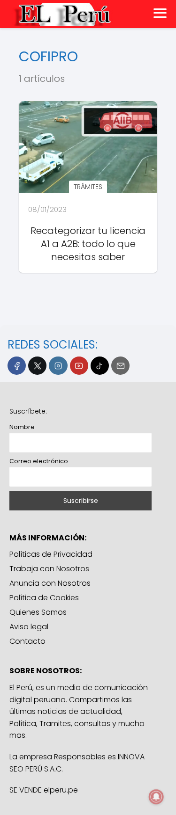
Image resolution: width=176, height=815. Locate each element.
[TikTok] (100, 366)
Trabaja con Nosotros (49, 568)
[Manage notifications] (156, 796)
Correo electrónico (38, 461)
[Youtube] (79, 366)
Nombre (22, 427)
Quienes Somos (38, 612)
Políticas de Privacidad (50, 554)
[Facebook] (17, 366)
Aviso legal (28, 626)
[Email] (120, 366)
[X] (37, 366)
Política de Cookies (44, 597)
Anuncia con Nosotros (50, 583)
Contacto (27, 641)
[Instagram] (58, 366)
